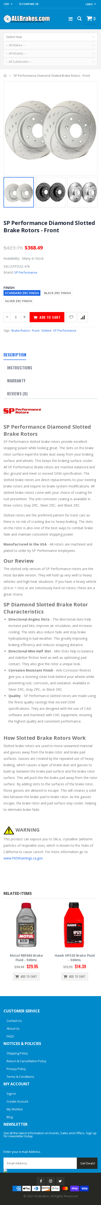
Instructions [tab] (19, 368)
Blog (10, 1117)
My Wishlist (15, 1109)
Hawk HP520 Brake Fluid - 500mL (75, 957)
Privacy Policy (16, 1069)
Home (5, 75)
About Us (13, 1028)
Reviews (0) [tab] (17, 394)
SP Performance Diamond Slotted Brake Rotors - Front (49, 226)
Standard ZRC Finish (22, 293)
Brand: (8, 272)
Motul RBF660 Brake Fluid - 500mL (26, 957)
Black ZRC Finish (57, 293)
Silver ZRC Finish (18, 301)
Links (89, 4)
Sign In (11, 1093)
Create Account (17, 1101)
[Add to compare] (83, 317)
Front (35, 330)
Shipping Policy (17, 1053)
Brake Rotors (21, 330)
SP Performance (25, 272)
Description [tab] (15, 355)
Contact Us (14, 1021)
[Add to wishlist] (71, 317)
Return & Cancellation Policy (26, 1061)
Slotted (46, 330)
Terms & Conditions (20, 1076)
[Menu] (71, 19)
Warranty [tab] (16, 381)
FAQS (10, 1036)
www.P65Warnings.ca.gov (23, 858)
